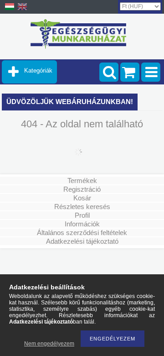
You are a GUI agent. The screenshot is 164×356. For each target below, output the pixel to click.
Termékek (82, 180)
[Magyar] (9, 9)
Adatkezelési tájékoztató (82, 241)
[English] (22, 9)
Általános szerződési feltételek (82, 232)
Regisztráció (82, 189)
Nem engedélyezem (49, 343)
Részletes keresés (82, 206)
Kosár (82, 198)
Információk (82, 224)
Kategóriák (38, 70)
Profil (82, 215)
